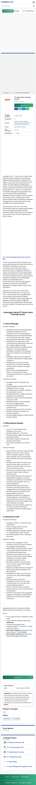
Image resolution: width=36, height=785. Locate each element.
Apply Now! (23, 105)
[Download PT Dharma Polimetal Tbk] (5, 742)
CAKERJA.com (7, 2)
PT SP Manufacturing (14, 757)
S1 (14, 119)
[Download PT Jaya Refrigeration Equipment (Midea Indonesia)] (5, 766)
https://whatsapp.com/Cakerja (16, 636)
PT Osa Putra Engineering (27, 11)
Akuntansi (16, 121)
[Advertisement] (18, 33)
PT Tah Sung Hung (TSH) (15, 747)
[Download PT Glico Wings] (5, 761)
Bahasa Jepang (24, 121)
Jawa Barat (17, 127)
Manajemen (27, 123)
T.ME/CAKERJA (22, 632)
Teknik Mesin (25, 124)
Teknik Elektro (17, 124)
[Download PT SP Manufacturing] (5, 757)
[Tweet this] (20, 109)
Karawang (22, 127)
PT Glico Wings (12, 762)
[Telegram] (23, 109)
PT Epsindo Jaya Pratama (15, 752)
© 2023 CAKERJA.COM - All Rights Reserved (18, 783)
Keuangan (21, 123)
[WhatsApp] (27, 109)
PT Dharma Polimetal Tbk (15, 742)
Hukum (16, 123)
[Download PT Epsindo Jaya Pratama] (5, 752)
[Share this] (16, 109)
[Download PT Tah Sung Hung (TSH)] (5, 747)
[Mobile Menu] (33, 2)
